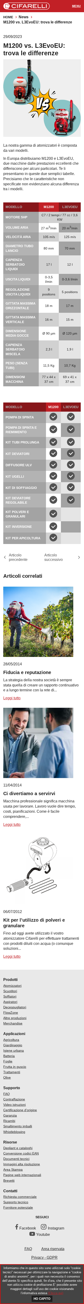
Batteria (9, 1056)
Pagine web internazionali (22, 1175)
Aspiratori (10, 1002)
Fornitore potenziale (18, 1207)
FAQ (6, 1094)
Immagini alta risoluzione (21, 1164)
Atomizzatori (12, 985)
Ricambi (9, 1121)
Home (8, 17)
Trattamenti (11, 1072)
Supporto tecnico (15, 1202)
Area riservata (52, 1249)
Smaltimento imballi (17, 1126)
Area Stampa (13, 1169)
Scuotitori (10, 991)
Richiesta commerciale (20, 1197)
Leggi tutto (12, 698)
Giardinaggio (12, 1045)
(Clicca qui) (55, 1293)
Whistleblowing (14, 1132)
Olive (7, 1077)
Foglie (7, 1061)
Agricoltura (11, 1040)
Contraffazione (14, 1099)
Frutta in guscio (14, 1067)
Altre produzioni (14, 1018)
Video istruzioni (14, 1105)
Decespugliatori (14, 1007)
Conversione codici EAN (21, 1153)
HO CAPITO (42, 1298)
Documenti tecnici (16, 1159)
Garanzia (10, 1115)
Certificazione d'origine (20, 1110)
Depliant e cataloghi (17, 1148)
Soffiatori (9, 996)
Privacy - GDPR (44, 1257)
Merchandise (12, 1023)
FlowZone (10, 1012)
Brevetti (8, 1180)
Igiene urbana (13, 1050)
